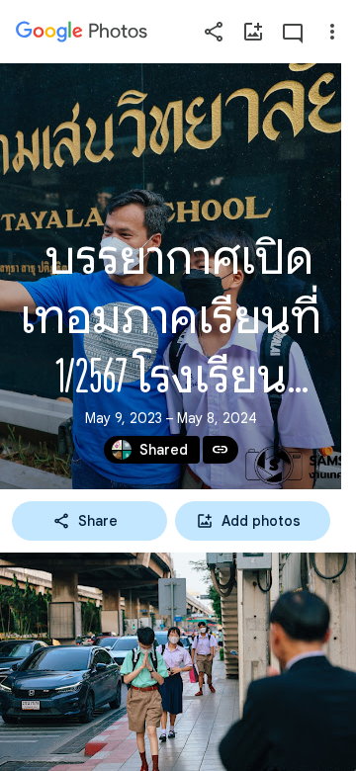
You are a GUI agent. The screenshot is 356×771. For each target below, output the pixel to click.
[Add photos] (253, 31)
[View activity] (292, 31)
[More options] (332, 31)
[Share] (213, 31)
